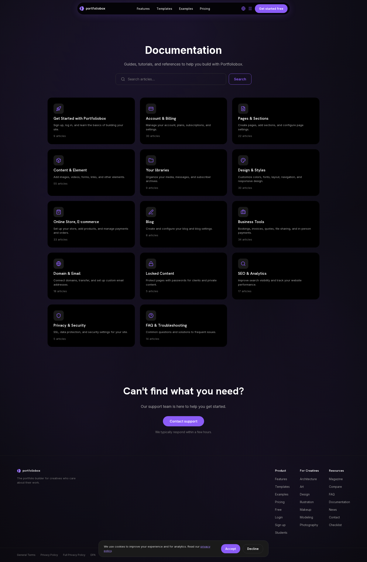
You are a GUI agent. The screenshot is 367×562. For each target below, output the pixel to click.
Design (305, 494)
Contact (334, 517)
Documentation (339, 502)
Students (281, 532)
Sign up (280, 525)
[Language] (243, 8)
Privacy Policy (49, 554)
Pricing (205, 8)
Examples (186, 8)
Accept (230, 549)
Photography (309, 525)
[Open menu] (250, 8)
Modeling (306, 517)
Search (240, 79)
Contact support (183, 421)
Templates (164, 8)
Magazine (336, 479)
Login (279, 517)
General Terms (26, 554)
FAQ (332, 494)
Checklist (335, 525)
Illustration (307, 502)
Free (278, 509)
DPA (93, 554)
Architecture (308, 479)
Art (302, 486)
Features (143, 8)
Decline (253, 549)
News (333, 509)
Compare (335, 486)
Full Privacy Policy (74, 554)
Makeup (305, 509)
